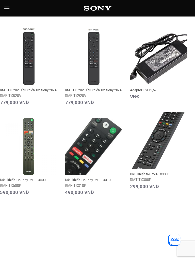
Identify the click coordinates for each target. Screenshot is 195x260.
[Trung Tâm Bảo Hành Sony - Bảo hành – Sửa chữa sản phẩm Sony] (98, 8)
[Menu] (7, 8)
